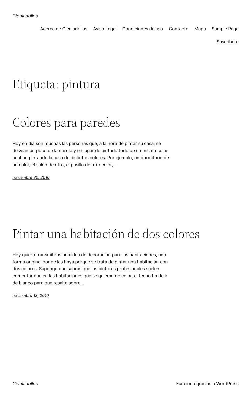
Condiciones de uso (142, 28)
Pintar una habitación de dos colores (106, 233)
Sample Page (225, 28)
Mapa (200, 28)
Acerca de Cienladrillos (63, 28)
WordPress (227, 383)
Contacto (178, 28)
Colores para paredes (66, 122)
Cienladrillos (25, 15)
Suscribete (227, 41)
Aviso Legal (104, 28)
